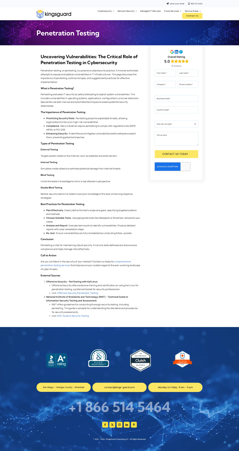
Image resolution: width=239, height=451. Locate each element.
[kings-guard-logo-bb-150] (54, 10)
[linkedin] (127, 425)
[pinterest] (134, 425)
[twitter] (112, 425)
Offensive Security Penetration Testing (77, 292)
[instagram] (119, 425)
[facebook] (105, 425)
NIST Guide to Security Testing (73, 315)
